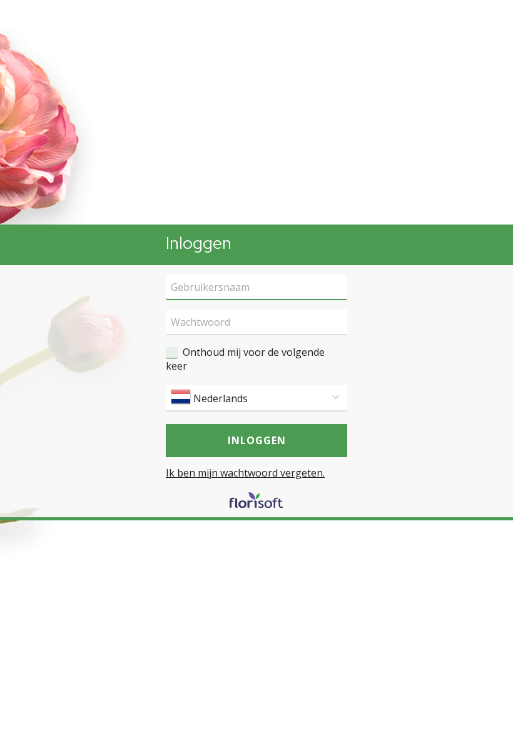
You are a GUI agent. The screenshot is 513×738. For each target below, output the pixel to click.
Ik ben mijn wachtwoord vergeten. (245, 473)
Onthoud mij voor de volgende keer (245, 359)
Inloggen (257, 440)
